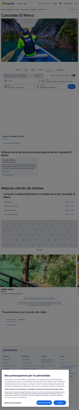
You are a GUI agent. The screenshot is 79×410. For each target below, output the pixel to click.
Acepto (60, 403)
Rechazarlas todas (44, 403)
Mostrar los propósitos (12, 403)
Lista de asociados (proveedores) (15, 397)
